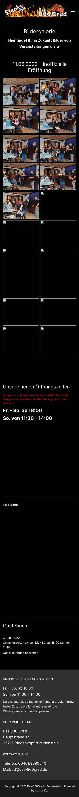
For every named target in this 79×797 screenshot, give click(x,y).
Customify (41, 790)
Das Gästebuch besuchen (20, 653)
